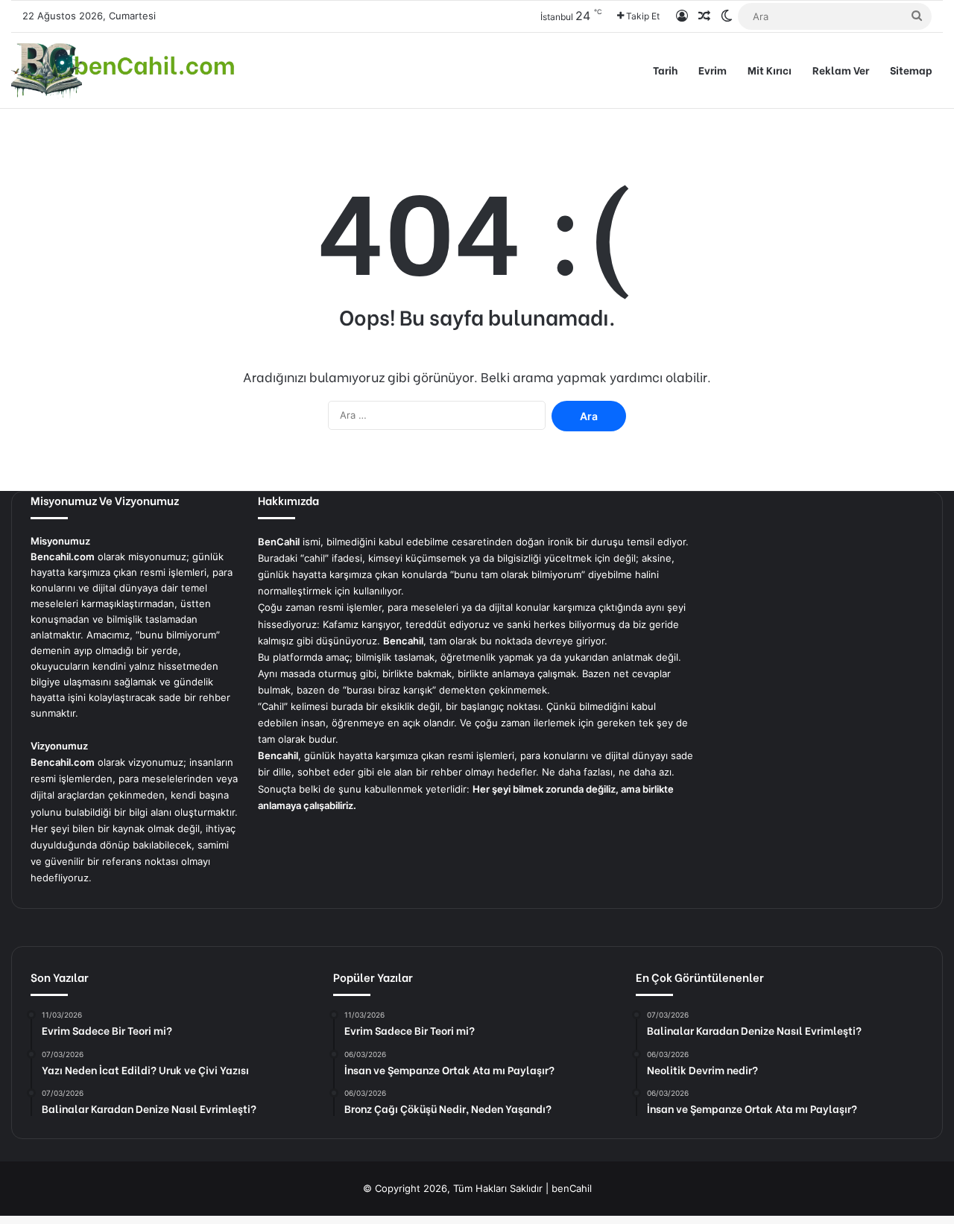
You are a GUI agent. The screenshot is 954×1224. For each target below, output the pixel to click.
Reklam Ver (840, 69)
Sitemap (911, 69)
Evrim (712, 69)
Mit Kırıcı (770, 69)
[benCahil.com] (123, 70)
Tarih (665, 69)
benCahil (572, 1188)
